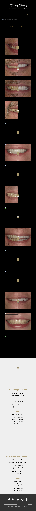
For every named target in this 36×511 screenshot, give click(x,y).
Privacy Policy (10, 506)
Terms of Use (18, 506)
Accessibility (26, 506)
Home (3, 19)
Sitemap (30, 504)
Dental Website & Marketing (10, 504)
